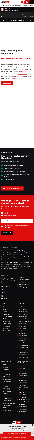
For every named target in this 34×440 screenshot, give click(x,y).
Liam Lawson (22, 350)
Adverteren (22, 282)
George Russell (23, 311)
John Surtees (22, 411)
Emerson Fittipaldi (24, 402)
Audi (4, 319)
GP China (5, 367)
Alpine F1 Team (7, 316)
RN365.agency (23, 287)
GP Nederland (7, 391)
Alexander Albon (23, 347)
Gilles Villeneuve (23, 378)
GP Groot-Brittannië (9, 384)
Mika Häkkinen (23, 385)
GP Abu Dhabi (7, 410)
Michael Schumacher (25, 371)
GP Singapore (7, 400)
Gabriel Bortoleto (23, 357)
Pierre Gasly (22, 340)
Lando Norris (22, 309)
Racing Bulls (6, 326)
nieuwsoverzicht (22, 74)
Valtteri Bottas (23, 335)
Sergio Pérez (22, 331)
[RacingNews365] (5, 2)
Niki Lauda (21, 392)
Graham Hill (22, 404)
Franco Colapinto (24, 355)
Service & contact (24, 279)
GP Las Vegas (7, 405)
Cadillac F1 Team (8, 331)
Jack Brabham (23, 409)
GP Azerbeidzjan (7, 398)
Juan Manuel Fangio (24, 399)
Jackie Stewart (23, 383)
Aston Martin (6, 321)
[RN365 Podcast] (22, 1)
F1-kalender (13, 78)
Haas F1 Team (7, 323)
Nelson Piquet (23, 406)
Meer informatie (18, 20)
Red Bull (5, 307)
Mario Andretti (23, 414)
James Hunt (22, 380)
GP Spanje (6, 396)
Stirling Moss (22, 397)
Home (2, 5)
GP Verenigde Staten (9, 403)
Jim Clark (21, 390)
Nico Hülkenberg (23, 345)
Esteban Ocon (23, 333)
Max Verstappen (16, 5)
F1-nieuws (8, 5)
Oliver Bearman (23, 352)
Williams (5, 328)
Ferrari (5, 311)
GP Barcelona (7, 379)
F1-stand (30, 5)
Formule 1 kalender (12, 262)
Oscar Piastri (22, 326)
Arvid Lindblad (23, 338)
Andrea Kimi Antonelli (25, 321)
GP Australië (6, 365)
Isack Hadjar (22, 323)
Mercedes (6, 314)
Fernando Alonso (23, 319)
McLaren (5, 309)
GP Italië (5, 393)
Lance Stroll (22, 343)
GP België (5, 386)
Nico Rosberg (22, 366)
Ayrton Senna (23, 375)
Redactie (21, 277)
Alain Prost (22, 368)
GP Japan (6, 369)
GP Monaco (6, 377)
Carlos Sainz (22, 328)
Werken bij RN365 (24, 284)
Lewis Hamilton (23, 316)
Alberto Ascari (23, 373)
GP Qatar (5, 408)
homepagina (23, 71)
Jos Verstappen (23, 387)
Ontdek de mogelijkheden (12, 188)
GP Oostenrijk (7, 381)
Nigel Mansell (22, 394)
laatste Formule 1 (9, 251)
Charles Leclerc (23, 314)
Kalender (24, 5)
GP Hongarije (6, 388)
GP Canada (6, 374)
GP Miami (5, 372)
